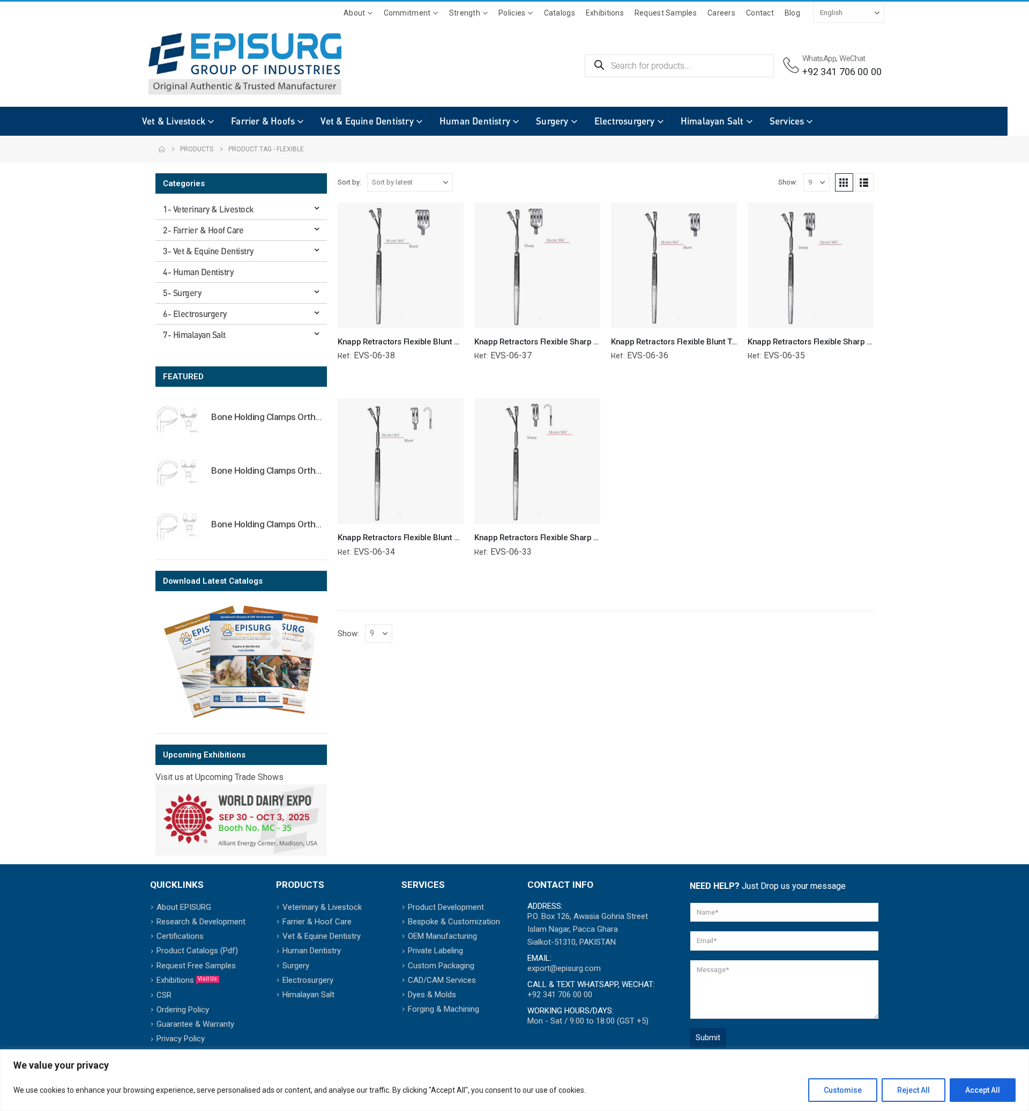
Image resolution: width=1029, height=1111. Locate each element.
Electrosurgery (624, 121)
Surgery (552, 121)
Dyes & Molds (432, 994)
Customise (843, 1090)
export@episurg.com (564, 968)
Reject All (913, 1090)
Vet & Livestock (173, 121)
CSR (164, 995)
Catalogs (559, 13)
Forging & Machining (443, 1009)
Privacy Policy (180, 1038)
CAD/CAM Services (442, 980)
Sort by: (349, 182)
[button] (844, 182)
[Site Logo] (228, 64)
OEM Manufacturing (442, 936)
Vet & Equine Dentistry (366, 121)
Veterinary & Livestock (322, 907)
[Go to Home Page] (162, 149)
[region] (514, 1080)
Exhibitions (605, 13)
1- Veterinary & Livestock (208, 209)
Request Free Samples (196, 965)
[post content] (401, 265)
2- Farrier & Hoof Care (203, 230)
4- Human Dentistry (198, 272)
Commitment (407, 13)
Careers (721, 13)
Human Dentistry (474, 121)
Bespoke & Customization (454, 921)
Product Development (446, 907)
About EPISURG (183, 907)
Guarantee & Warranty (195, 1024)
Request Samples (666, 13)
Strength (464, 13)
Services (787, 121)
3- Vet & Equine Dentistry (208, 251)
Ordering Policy (182, 1009)
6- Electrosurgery (195, 313)
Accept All (982, 1090)
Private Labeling (435, 950)
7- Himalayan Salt (194, 334)
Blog (792, 13)
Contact (760, 13)
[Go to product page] (177, 419)
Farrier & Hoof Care (317, 921)
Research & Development (200, 921)
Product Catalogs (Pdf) (197, 950)
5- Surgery (182, 293)
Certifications (180, 936)
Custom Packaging (441, 965)
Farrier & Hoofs (263, 121)
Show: (787, 182)
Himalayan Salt (712, 121)
